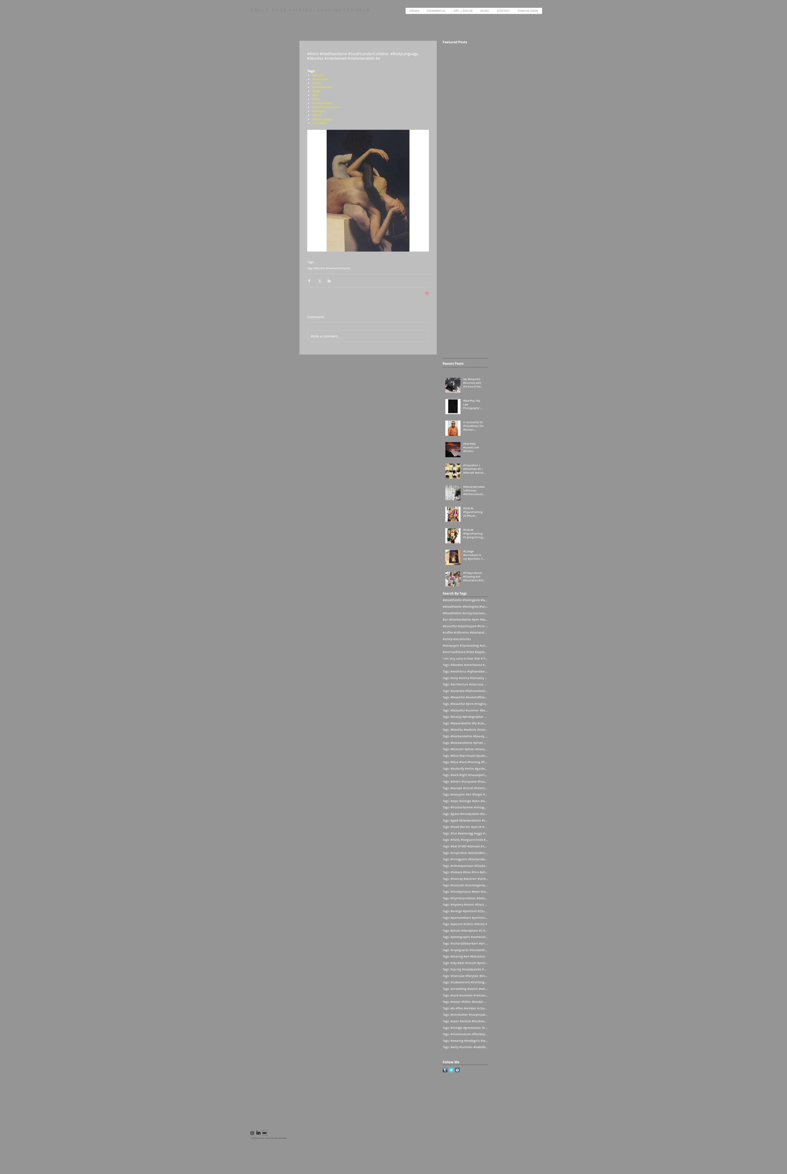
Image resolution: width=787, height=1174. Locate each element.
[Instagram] (252, 1133)
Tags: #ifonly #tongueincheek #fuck (465, 840)
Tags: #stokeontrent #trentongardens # (465, 982)
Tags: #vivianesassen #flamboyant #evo (465, 1034)
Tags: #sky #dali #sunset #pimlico (465, 963)
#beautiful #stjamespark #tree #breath (465, 626)
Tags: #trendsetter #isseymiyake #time (465, 1015)
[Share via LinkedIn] (329, 281)
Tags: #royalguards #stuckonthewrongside (465, 950)
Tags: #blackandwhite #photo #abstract (465, 743)
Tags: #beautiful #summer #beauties (465, 710)
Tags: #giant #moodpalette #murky (465, 814)
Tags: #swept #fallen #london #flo (465, 1002)
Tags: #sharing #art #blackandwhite (465, 956)
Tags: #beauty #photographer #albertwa (465, 717)
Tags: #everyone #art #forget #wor (465, 794)
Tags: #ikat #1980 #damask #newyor (465, 846)
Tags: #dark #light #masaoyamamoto (465, 775)
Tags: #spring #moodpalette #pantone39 (465, 969)
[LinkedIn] (258, 1133)
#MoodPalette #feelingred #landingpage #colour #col (465, 607)
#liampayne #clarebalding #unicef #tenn (465, 645)
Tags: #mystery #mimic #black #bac (465, 904)
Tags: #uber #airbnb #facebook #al (465, 1021)
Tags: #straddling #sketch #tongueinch (465, 989)
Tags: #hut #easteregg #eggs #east (465, 833)
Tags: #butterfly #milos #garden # (465, 769)
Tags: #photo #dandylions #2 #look (465, 930)
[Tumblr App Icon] (445, 1070)
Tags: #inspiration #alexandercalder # (465, 853)
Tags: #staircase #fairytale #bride (465, 976)
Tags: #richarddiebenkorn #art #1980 (465, 943)
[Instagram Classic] (457, 1070)
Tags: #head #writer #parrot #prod (465, 827)
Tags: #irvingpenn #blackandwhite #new (465, 859)
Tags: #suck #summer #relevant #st (465, 995)
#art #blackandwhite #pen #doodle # (465, 619)
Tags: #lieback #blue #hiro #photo (465, 872)
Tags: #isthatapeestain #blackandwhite (465, 866)
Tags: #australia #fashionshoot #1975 (465, 691)
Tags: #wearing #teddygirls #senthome (465, 1041)
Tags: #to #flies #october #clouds (465, 1008)
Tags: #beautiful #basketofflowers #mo (465, 697)
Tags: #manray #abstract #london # (465, 879)
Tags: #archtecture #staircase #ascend (465, 684)
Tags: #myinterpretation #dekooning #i (465, 898)
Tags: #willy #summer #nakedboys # (465, 1047)
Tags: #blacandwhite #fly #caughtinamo (465, 723)
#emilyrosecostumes (457, 639)
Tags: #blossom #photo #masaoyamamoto (465, 749)
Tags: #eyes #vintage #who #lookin (465, 801)
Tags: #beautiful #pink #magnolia (465, 704)
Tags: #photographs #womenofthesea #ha (465, 937)
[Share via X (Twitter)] (319, 281)
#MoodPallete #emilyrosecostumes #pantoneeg (465, 613)
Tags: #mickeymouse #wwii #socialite (465, 892)
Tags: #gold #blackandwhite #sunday (465, 820)
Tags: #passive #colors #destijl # (465, 924)
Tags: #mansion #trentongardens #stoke (465, 885)
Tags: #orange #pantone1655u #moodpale (465, 911)
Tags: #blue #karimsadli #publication (465, 756)
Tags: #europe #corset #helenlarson (465, 788)
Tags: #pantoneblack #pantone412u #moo (465, 918)
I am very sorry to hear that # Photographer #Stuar (465, 658)
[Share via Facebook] (309, 281)
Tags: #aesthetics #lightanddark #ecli (465, 671)
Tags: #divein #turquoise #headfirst (465, 781)
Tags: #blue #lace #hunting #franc (465, 762)
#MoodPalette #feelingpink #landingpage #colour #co (465, 600)
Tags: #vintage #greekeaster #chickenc (465, 1028)
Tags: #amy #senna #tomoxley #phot (465, 678)
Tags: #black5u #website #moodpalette (465, 730)
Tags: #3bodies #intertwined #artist (328, 268)
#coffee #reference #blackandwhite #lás (465, 632)
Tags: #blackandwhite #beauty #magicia (465, 736)
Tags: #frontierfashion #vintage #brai (465, 807)
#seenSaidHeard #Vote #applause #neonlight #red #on (465, 652)
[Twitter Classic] (451, 1070)
